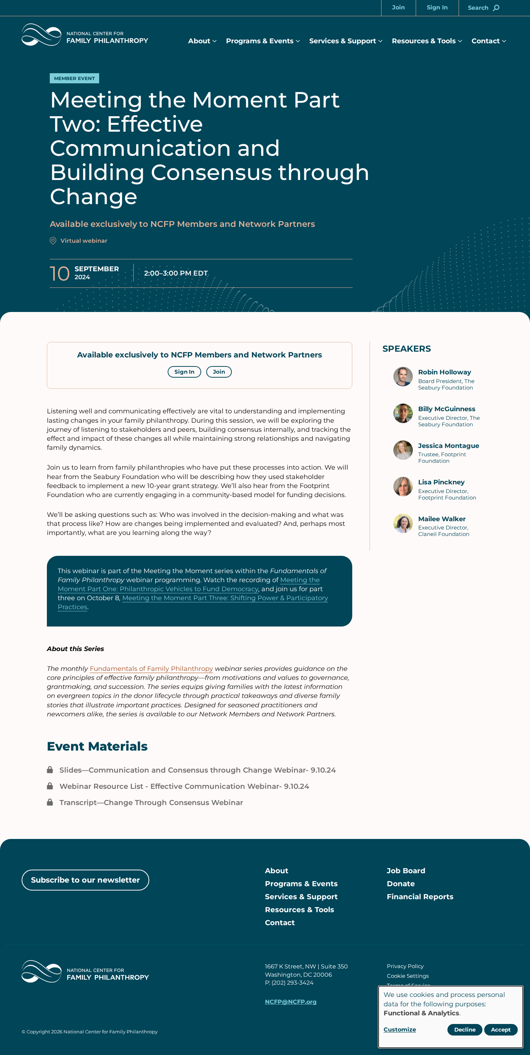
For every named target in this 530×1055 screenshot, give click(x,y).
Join (219, 371)
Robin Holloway (444, 372)
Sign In (184, 371)
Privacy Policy (405, 966)
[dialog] (451, 1017)
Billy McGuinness (447, 409)
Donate (401, 883)
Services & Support (342, 41)
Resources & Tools (424, 41)
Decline (465, 1029)
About (199, 41)
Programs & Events (259, 41)
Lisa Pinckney (441, 482)
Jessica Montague (448, 446)
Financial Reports (420, 896)
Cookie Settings (408, 975)
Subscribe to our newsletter (85, 879)
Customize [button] (400, 1029)
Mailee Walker (442, 519)
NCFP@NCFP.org (291, 1001)
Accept (501, 1029)
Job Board (406, 870)
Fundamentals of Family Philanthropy (151, 669)
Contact (486, 41)
